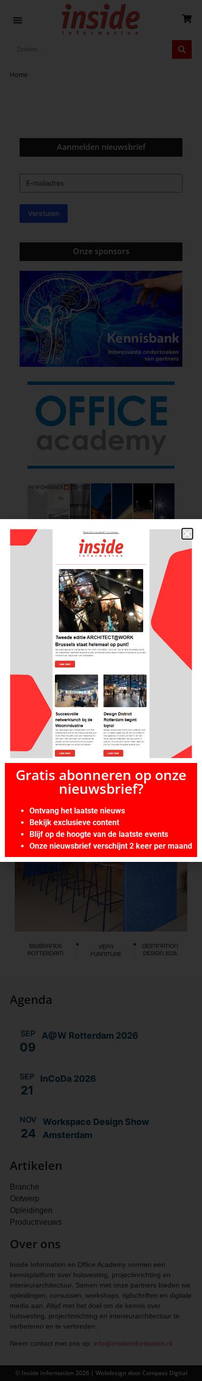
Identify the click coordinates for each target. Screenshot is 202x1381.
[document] (101, 690)
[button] (187, 534)
